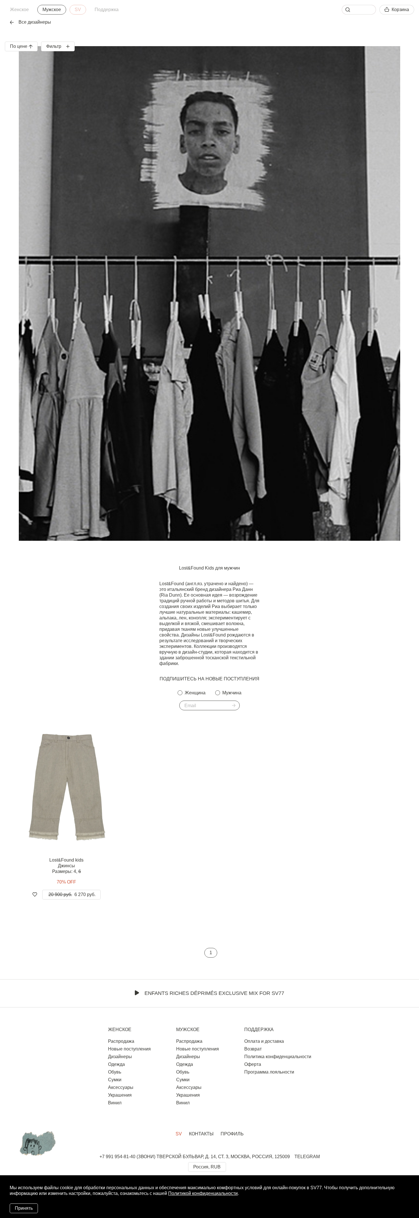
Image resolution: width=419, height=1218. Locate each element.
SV (78, 9)
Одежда (116, 1064)
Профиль (232, 1133)
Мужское (51, 9)
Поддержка (107, 9)
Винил (114, 1102)
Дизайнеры (120, 1056)
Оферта (252, 1064)
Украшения (120, 1095)
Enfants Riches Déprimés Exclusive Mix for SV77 (214, 993)
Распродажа (121, 1041)
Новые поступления (129, 1048)
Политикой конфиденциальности (203, 1193)
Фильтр (53, 46)
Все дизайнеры (35, 22)
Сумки (114, 1079)
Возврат (253, 1048)
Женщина (195, 692)
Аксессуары (120, 1087)
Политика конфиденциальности (277, 1056)
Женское (19, 9)
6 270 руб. (71, 894)
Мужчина (231, 692)
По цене (18, 46)
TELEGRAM (307, 1156)
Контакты (201, 1133)
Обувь (114, 1072)
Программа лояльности (269, 1072)
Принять (24, 1208)
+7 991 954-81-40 (117, 1156)
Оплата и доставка (264, 1041)
